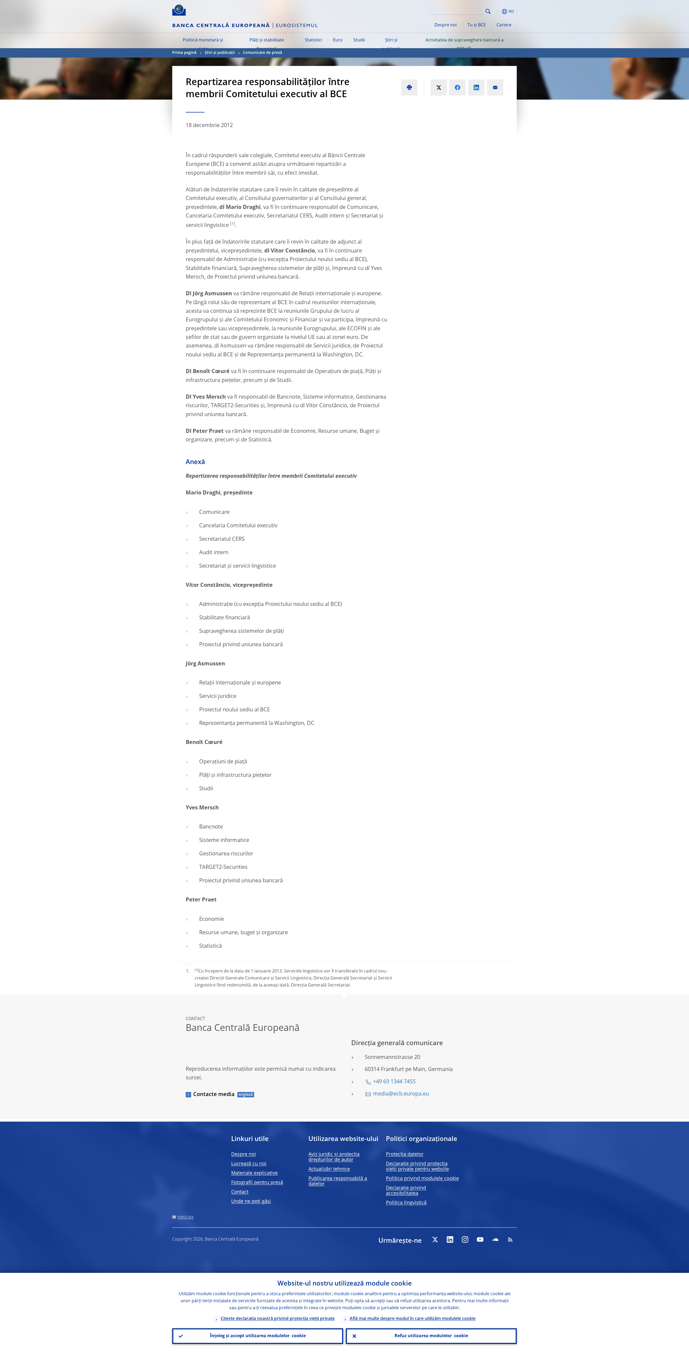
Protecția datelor (405, 1154)
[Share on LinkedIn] (476, 87)
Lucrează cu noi (248, 1163)
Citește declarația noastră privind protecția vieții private (278, 1319)
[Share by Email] (495, 87)
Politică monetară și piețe (203, 44)
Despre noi (445, 25)
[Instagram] (465, 1239)
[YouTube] (480, 1239)
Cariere (504, 25)
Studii (359, 40)
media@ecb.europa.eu (401, 1094)
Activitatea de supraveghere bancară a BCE (465, 44)
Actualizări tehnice (329, 1169)
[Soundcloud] (495, 1239)
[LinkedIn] (450, 1239)
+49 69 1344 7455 (394, 1082)
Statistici (313, 40)
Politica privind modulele (422, 1178)
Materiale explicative (254, 1173)
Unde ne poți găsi (251, 1201)
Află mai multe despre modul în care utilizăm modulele (413, 1319)
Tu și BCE (476, 25)
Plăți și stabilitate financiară (266, 44)
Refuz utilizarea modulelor (431, 1336)
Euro (338, 40)
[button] (498, 11)
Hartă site (185, 1217)
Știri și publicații (391, 44)
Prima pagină (184, 53)
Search (488, 11)
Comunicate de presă (262, 53)
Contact (239, 1192)
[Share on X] (439, 87)
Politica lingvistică (406, 1202)
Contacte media (214, 1094)
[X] (434, 1239)
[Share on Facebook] (457, 87)
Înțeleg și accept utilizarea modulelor (258, 1336)
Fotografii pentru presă (257, 1182)
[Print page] (409, 87)
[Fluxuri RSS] (510, 1239)
